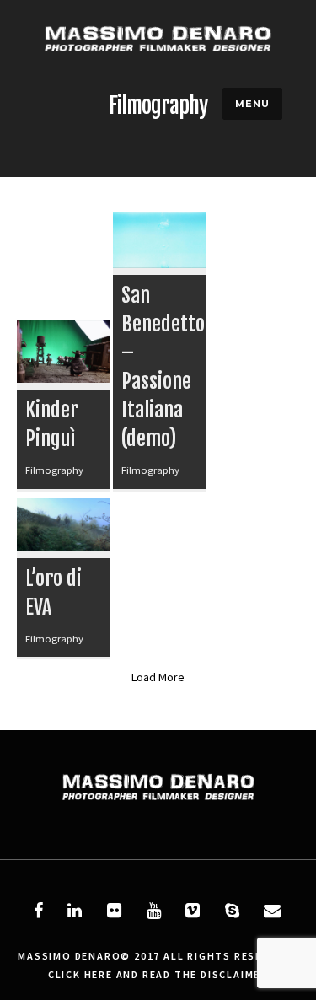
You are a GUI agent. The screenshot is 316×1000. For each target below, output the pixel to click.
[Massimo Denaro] (158, 71)
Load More (158, 677)
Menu (252, 104)
